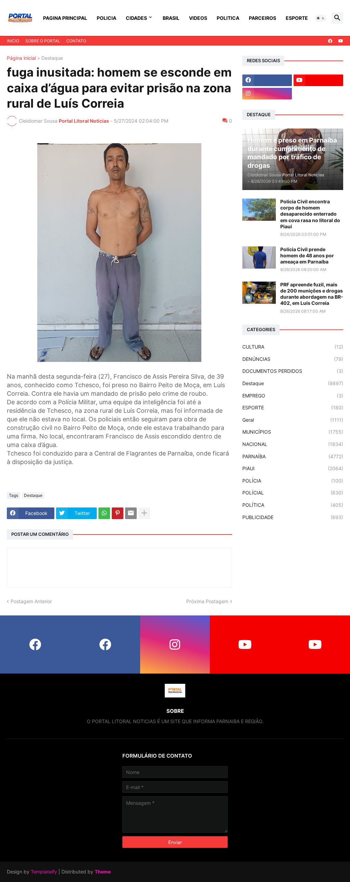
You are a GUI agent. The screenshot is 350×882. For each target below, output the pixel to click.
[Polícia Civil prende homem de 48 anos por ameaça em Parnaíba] (259, 257)
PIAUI (292, 468)
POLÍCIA (292, 481)
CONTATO (76, 40)
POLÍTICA (292, 505)
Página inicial (21, 58)
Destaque (52, 58)
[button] (320, 18)
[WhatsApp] (104, 513)
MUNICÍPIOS (292, 432)
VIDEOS (198, 18)
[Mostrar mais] (144, 513)
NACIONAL (292, 444)
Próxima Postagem (207, 601)
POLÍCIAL (292, 493)
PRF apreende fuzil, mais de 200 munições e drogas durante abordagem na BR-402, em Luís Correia (311, 294)
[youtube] (340, 41)
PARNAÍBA (292, 456)
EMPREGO (292, 395)
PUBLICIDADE (292, 517)
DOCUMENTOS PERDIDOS (292, 371)
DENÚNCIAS (292, 359)
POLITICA (228, 18)
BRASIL (171, 18)
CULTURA (292, 347)
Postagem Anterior (31, 601)
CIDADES (136, 18)
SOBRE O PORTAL (42, 40)
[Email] (131, 513)
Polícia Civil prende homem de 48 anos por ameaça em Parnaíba (307, 255)
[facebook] (330, 41)
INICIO (13, 40)
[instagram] (267, 93)
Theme (103, 871)
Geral (292, 420)
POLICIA (106, 18)
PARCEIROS (262, 18)
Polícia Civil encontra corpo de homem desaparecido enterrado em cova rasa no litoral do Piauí (310, 214)
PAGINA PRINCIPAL (65, 18)
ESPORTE (297, 18)
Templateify (44, 871)
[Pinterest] (117, 513)
